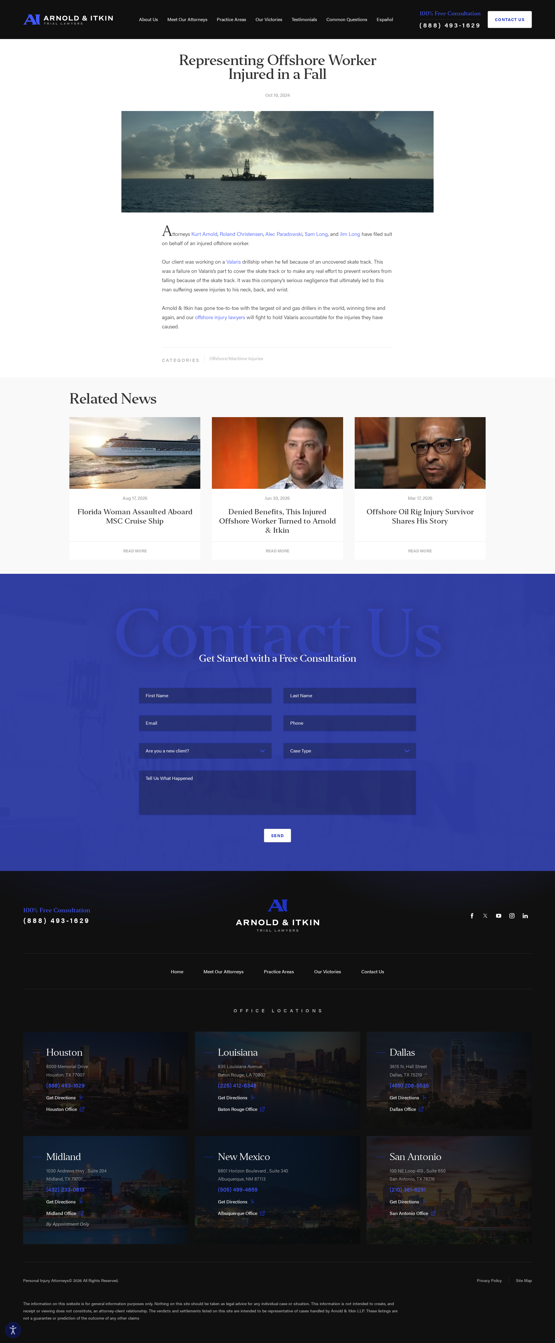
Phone (296, 723)
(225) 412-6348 (237, 1085)
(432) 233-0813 (65, 1189)
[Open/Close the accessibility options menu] (13, 1330)
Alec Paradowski (283, 233)
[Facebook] (472, 915)
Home (177, 971)
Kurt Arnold (204, 233)
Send (277, 835)
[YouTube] (498, 915)
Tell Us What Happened (169, 778)
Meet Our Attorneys (187, 19)
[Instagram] (512, 915)
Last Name (301, 695)
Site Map (524, 1280)
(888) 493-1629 (450, 24)
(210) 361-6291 (408, 1189)
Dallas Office (403, 1109)
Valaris (233, 261)
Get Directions (61, 1097)
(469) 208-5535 (409, 1085)
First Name (157, 695)
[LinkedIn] (525, 915)
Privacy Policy (489, 1280)
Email (151, 723)
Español (385, 19)
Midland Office (61, 1213)
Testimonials (304, 19)
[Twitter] (485, 915)
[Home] (68, 19)
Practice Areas (231, 19)
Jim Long (350, 233)
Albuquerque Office (237, 1213)
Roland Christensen (241, 233)
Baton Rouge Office (237, 1109)
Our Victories (269, 19)
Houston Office (61, 1109)
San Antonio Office (409, 1213)
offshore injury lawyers (220, 317)
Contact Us (510, 19)
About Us (148, 19)
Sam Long (316, 233)
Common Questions (346, 19)
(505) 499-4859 (238, 1189)
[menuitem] (148, 19)
